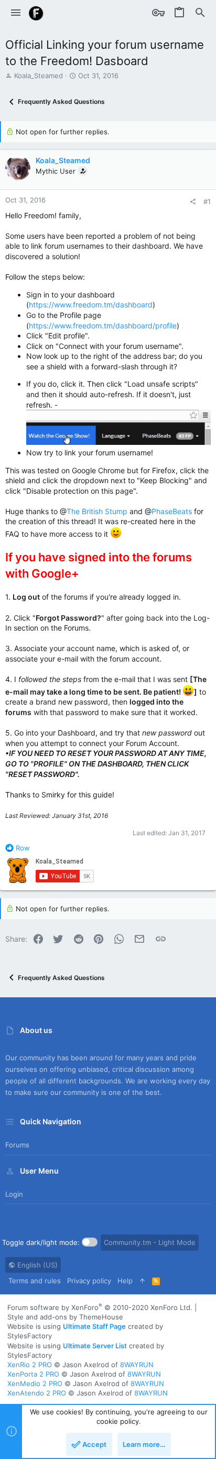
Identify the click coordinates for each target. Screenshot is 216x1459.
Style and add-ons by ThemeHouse (65, 1317)
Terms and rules (34, 1280)
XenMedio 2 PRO (34, 1383)
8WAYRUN (137, 1364)
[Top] (142, 1280)
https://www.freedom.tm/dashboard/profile (103, 325)
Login (14, 1194)
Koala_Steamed (38, 75)
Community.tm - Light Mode (150, 1242)
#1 (207, 201)
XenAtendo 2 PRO (36, 1393)
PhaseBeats (172, 511)
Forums (17, 1145)
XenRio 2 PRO (29, 1364)
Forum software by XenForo (99, 1307)
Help (125, 1280)
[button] (15, 13)
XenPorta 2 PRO (33, 1374)
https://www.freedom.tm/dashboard (91, 304)
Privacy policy (89, 1280)
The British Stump (97, 511)
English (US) (36, 1265)
